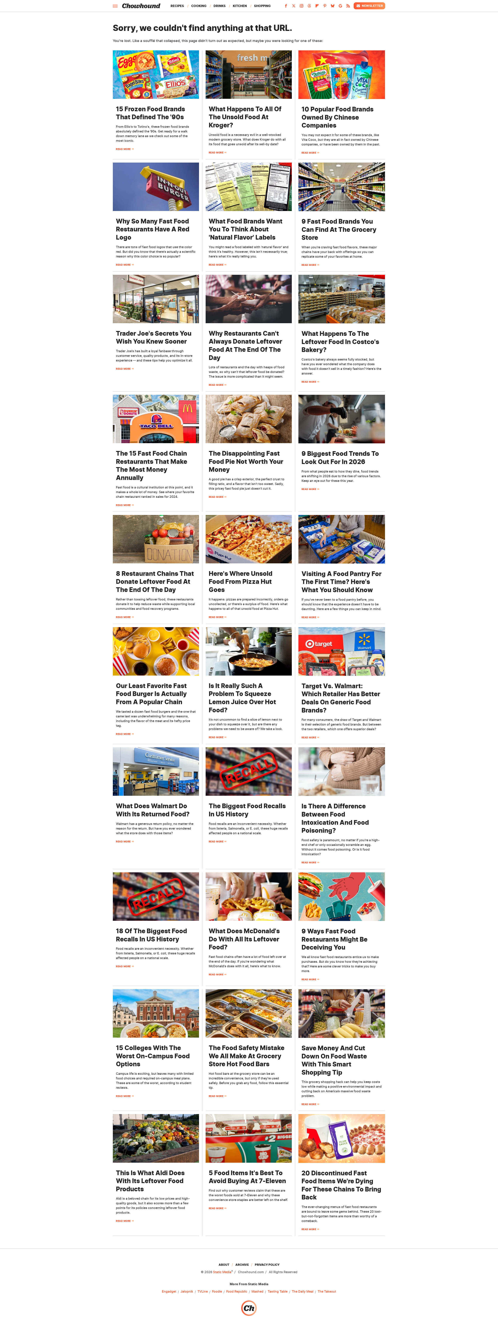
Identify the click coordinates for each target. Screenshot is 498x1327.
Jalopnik (187, 1291)
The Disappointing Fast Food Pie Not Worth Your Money (246, 461)
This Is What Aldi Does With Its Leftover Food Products (150, 1181)
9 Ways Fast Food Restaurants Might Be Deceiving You (334, 939)
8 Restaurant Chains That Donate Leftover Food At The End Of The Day (155, 581)
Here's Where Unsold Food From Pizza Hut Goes (240, 581)
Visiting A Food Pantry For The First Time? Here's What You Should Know (341, 582)
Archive (242, 1265)
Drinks (220, 6)
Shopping (262, 6)
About (224, 1265)
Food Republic (236, 1291)
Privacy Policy (267, 1265)
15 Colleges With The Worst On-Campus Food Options (153, 1056)
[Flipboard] (317, 7)
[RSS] (348, 7)
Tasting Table (278, 1291)
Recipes (177, 6)
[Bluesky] (332, 7)
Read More (123, 149)
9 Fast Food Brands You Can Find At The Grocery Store (339, 229)
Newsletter (372, 6)
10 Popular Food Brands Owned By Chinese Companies (338, 117)
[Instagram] (301, 7)
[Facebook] (286, 7)
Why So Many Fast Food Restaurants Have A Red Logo (152, 229)
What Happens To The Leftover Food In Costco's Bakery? (340, 342)
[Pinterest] (325, 7)
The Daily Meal (302, 1291)
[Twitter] (293, 7)
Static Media (222, 1272)
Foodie (217, 1291)
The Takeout (327, 1291)
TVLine (202, 1291)
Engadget (169, 1291)
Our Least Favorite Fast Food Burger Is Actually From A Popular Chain (151, 694)
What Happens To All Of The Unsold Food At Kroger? (245, 117)
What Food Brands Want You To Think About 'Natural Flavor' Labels (245, 229)
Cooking (198, 6)
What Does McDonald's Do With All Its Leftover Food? (244, 939)
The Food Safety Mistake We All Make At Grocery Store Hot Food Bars (246, 1056)
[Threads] (309, 7)
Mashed (257, 1291)
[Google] (340, 7)
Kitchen (240, 6)
